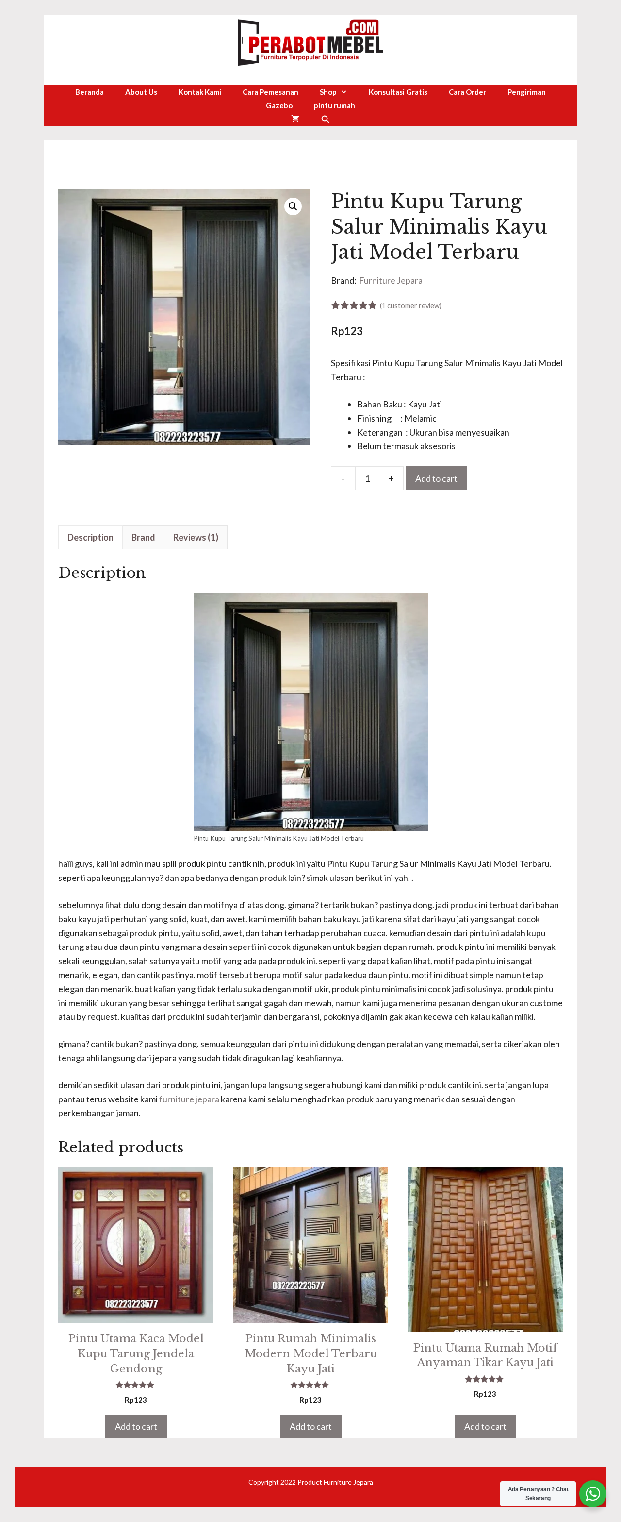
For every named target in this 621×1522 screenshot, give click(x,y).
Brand (143, 537)
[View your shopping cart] (295, 119)
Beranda (89, 91)
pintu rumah (334, 105)
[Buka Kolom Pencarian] (325, 119)
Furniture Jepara (391, 280)
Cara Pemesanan (270, 91)
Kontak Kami (200, 91)
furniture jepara (189, 1099)
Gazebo (279, 105)
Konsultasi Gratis (398, 91)
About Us (141, 91)
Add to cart (436, 478)
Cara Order (467, 91)
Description (90, 537)
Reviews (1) (195, 537)
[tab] (90, 537)
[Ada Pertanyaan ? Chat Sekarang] (592, 1493)
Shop (328, 91)
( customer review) (410, 306)
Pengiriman (526, 91)
